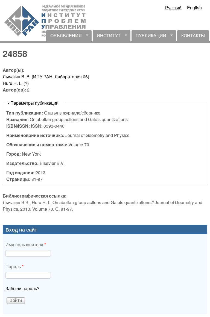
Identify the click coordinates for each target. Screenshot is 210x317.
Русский (173, 7)
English (194, 7)
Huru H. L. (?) (16, 83)
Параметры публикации (34, 103)
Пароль (14, 266)
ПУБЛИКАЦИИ (149, 36)
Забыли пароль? (22, 288)
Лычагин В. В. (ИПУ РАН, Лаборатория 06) (46, 76)
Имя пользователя (25, 244)
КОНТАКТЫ (193, 35)
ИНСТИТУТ (107, 36)
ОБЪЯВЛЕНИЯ (64, 36)
